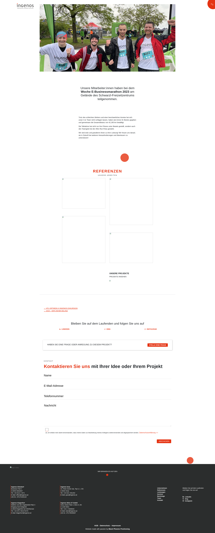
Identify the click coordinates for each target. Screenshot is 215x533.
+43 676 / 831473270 (21, 511)
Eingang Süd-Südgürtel (19, 507)
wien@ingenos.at (71, 511)
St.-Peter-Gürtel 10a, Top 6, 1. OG (72, 489)
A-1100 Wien (65, 507)
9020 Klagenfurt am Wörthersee (23, 509)
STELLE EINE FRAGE (157, 345)
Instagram (152, 329)
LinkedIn (65, 329)
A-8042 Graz (65, 491)
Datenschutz (105, 526)
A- (12, 509)
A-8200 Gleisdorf (16, 491)
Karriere (160, 494)
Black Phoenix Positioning (119, 529)
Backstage (161, 496)
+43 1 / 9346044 (68, 509)
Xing (108, 329)
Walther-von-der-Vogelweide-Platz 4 (23, 505)
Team (159, 498)
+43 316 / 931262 (69, 493)
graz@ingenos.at (71, 495)
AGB (96, 526)
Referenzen (161, 490)
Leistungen (161, 492)
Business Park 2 (16, 489)
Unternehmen (162, 488)
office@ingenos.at (22, 495)
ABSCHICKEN (164, 441)
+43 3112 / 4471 (19, 493)
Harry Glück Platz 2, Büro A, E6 (71, 505)
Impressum (116, 526)
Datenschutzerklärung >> (148, 433)
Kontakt (160, 500)
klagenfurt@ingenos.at (23, 513)
